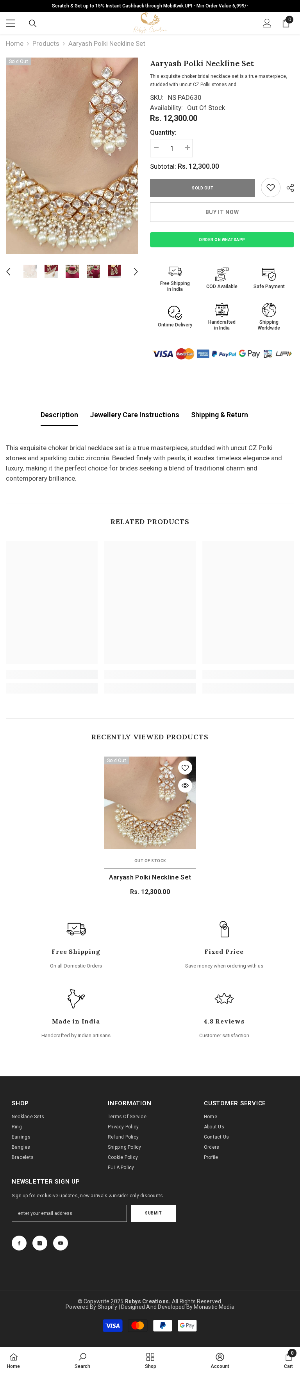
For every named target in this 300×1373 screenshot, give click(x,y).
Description (59, 415)
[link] (270, 187)
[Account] (267, 23)
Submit (153, 1213)
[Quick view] (185, 785)
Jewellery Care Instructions (134, 415)
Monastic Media (214, 1307)
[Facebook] (19, 1243)
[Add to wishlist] (185, 767)
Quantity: (163, 132)
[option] (72, 156)
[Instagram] (39, 1243)
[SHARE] (287, 187)
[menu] (10, 23)
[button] (8, 271)
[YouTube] (60, 1243)
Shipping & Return (219, 415)
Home (14, 43)
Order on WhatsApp (222, 240)
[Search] (33, 23)
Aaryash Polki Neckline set (150, 877)
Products (45, 43)
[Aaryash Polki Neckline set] (150, 803)
